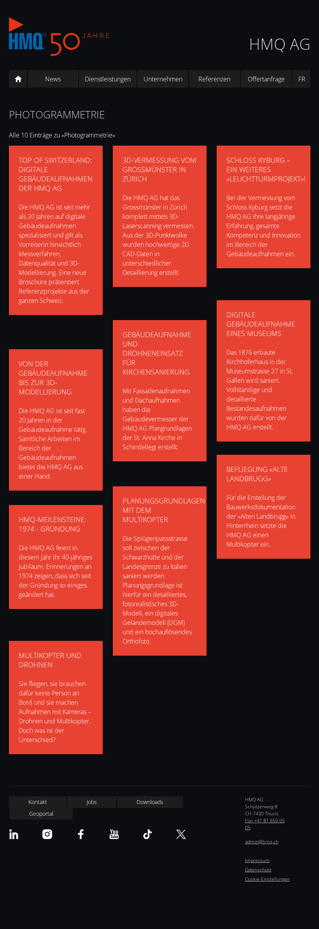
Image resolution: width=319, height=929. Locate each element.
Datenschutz (258, 869)
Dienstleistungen (108, 79)
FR (301, 79)
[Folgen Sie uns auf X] (181, 834)
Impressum (257, 860)
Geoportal (41, 813)
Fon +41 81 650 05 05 (265, 824)
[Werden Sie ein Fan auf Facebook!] (81, 834)
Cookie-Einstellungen (267, 879)
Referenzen (214, 79)
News (53, 79)
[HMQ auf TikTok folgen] (147, 834)
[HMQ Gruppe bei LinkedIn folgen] (14, 834)
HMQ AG (279, 44)
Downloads (150, 802)
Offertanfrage (266, 79)
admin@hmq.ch (262, 841)
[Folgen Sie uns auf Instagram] (47, 834)
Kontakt (37, 802)
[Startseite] (18, 79)
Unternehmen (163, 79)
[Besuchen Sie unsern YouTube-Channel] (114, 834)
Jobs (92, 802)
